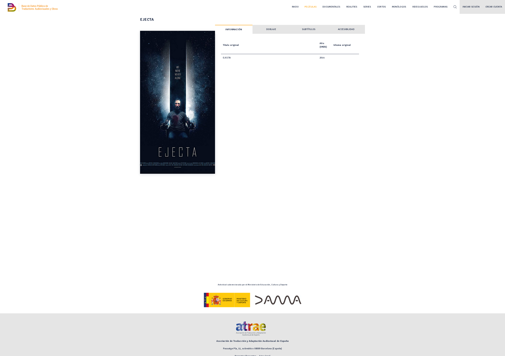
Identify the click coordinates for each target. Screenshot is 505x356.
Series (367, 6)
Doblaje (271, 29)
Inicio (295, 6)
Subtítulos (309, 29)
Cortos (381, 6)
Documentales (331, 6)
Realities (351, 6)
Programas (441, 6)
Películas (311, 6)
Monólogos (399, 6)
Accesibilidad (346, 29)
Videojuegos (420, 6)
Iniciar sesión (471, 6)
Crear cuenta (493, 6)
